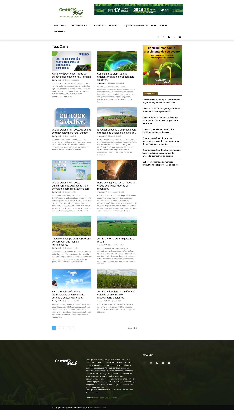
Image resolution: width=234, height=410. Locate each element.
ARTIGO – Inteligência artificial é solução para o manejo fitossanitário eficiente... (115, 294)
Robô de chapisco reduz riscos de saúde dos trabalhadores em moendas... (116, 185)
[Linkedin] (169, 37)
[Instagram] (163, 37)
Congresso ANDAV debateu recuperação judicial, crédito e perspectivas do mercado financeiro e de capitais (162, 153)
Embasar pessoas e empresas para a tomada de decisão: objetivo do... (116, 131)
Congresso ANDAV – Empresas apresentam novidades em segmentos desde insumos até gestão (161, 141)
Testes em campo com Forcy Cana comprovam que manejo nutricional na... (71, 241)
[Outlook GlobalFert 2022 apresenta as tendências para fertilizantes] (71, 117)
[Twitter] (174, 37)
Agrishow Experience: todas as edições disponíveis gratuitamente (71, 75)
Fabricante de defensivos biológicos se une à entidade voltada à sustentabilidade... (68, 294)
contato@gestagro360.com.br (105, 398)
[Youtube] (180, 37)
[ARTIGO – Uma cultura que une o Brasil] (117, 226)
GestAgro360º (56, 80)
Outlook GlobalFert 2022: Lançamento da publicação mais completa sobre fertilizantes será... (71, 185)
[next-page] (74, 328)
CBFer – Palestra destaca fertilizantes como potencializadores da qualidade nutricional (160, 120)
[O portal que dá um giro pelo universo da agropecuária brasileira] (66, 362)
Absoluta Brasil (101, 408)
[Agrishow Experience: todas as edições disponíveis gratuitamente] (71, 61)
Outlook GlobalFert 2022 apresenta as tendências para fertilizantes (71, 131)
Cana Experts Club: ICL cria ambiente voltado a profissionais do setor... (115, 76)
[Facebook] (158, 37)
